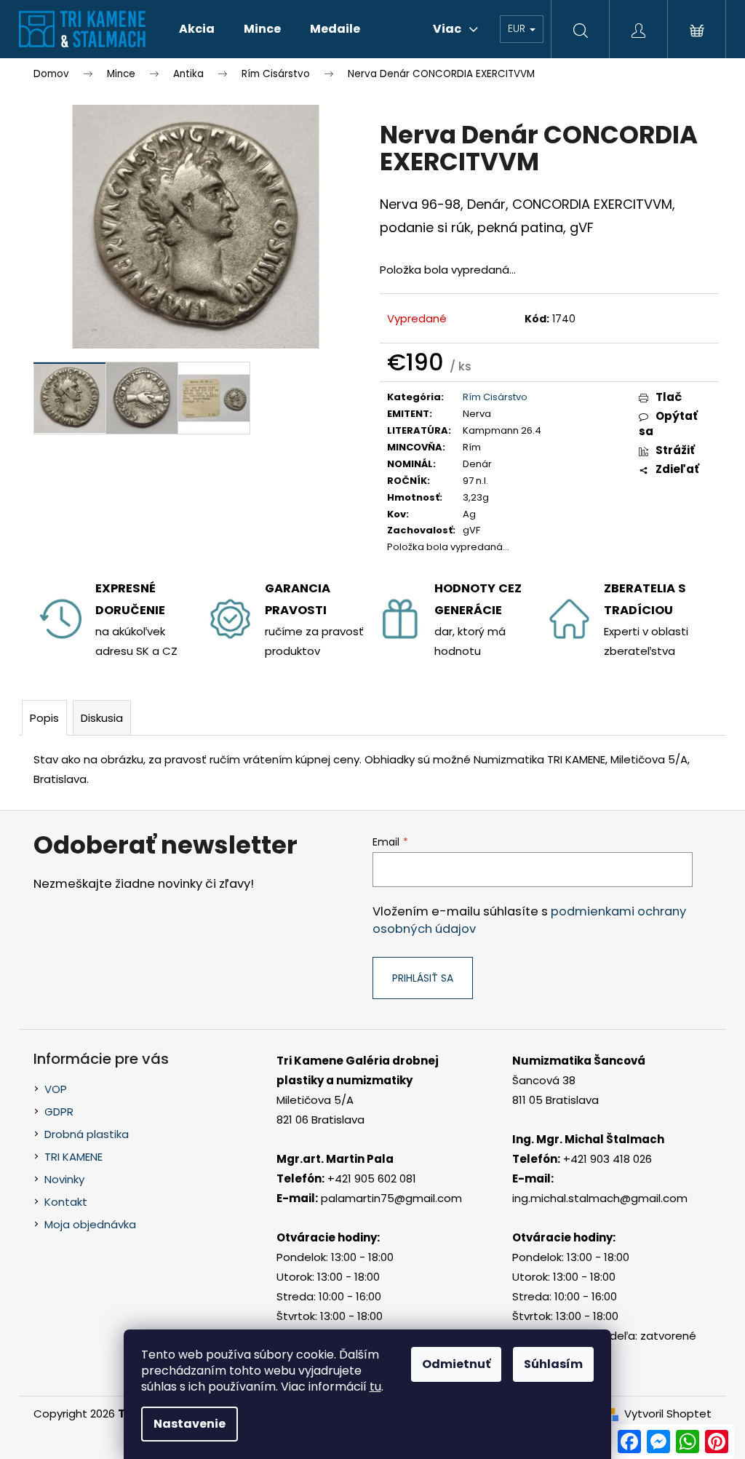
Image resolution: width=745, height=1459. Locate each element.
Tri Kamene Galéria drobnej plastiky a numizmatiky (357, 1070)
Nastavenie (190, 1423)
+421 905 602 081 (371, 1178)
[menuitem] (196, 29)
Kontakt (65, 1201)
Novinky (64, 1179)
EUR (518, 28)
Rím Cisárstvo (495, 397)
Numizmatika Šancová (578, 1060)
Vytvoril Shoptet (668, 1413)
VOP (55, 1089)
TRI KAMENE (73, 1156)
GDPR (58, 1111)
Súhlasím (553, 1364)
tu (375, 1386)
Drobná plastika (86, 1134)
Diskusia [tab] (102, 717)
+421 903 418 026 (607, 1158)
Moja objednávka (90, 1224)
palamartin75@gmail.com (391, 1198)
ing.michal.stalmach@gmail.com (600, 1198)
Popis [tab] (44, 717)
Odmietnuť (456, 1364)
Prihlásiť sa (422, 978)
